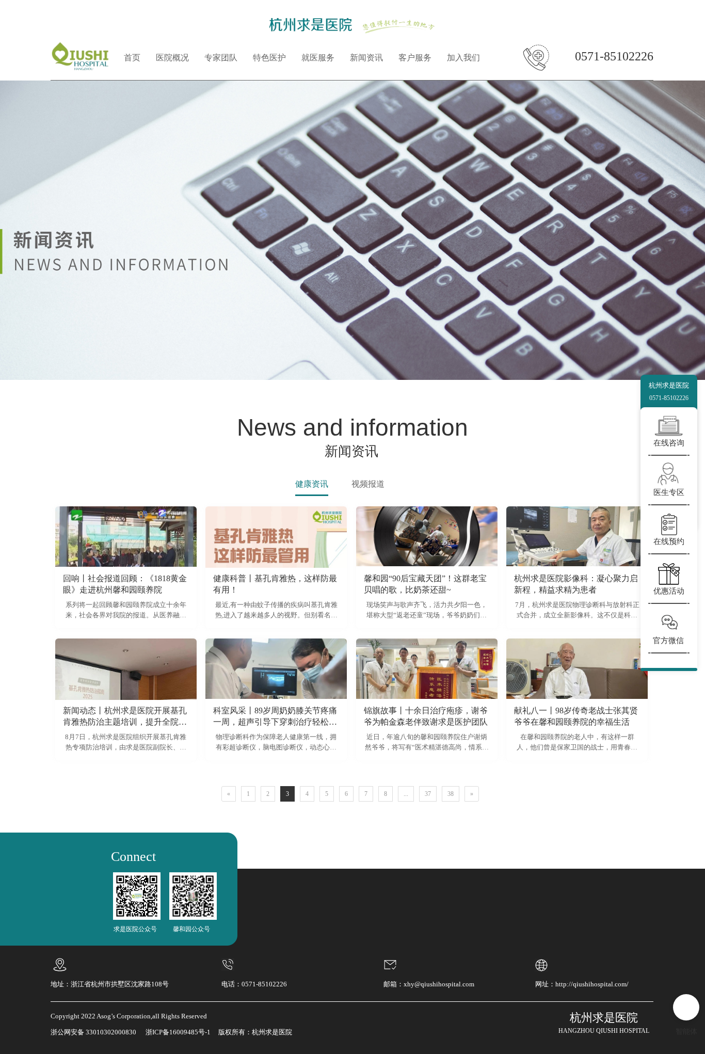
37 (428, 793)
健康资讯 (311, 484)
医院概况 (172, 57)
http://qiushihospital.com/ (592, 984)
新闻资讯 (366, 57)
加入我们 (463, 57)
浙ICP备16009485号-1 (178, 1032)
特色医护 (269, 57)
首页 (132, 57)
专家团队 (220, 57)
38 (450, 793)
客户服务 (414, 57)
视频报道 (367, 484)
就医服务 (317, 57)
